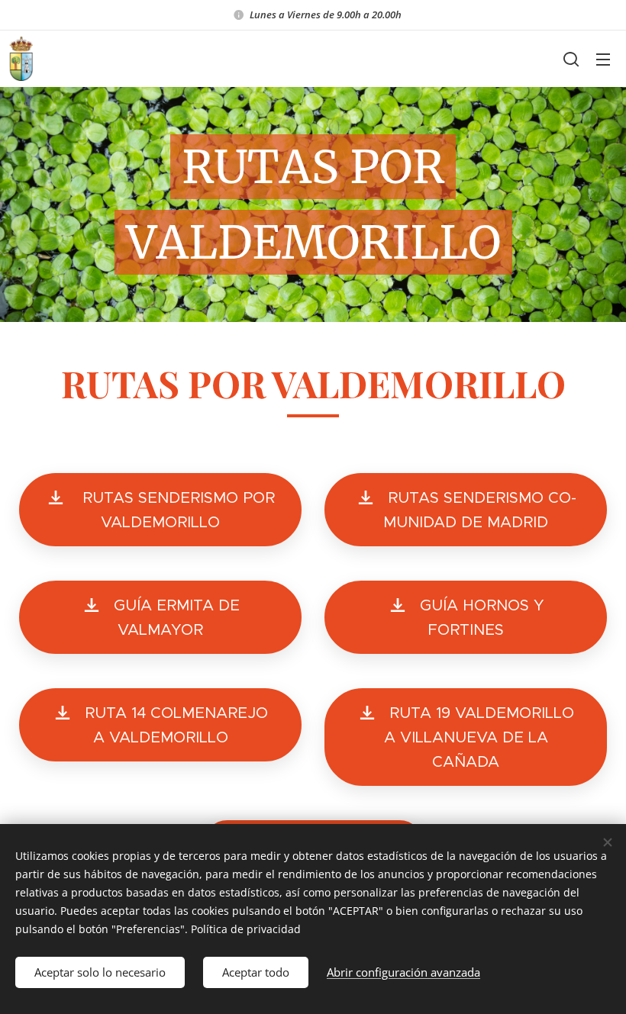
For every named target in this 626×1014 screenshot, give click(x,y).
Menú (603, 58)
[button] (571, 59)
